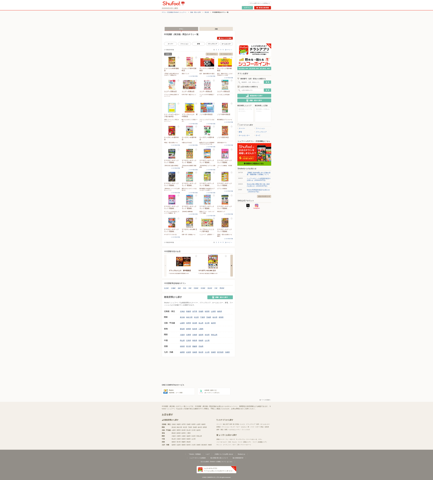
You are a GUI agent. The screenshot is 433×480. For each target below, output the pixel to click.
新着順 (167, 54)
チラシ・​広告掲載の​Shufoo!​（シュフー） (174, 12)
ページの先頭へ (265, 400)
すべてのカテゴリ (226, 54)
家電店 (218, 427)
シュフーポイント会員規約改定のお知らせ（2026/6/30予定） (259, 179)
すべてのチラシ (212, 54)
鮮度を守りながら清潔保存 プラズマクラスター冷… (207, 143)
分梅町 (173, 288)
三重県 (201, 329)
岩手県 (194, 311)
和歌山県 (214, 335)
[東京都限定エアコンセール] (225, 107)
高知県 (201, 346)
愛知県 (182, 329)
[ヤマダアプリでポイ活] (172, 222)
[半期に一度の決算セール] (172, 130)
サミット (219, 445)
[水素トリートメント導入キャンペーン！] (172, 107)
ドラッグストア (212, 44)
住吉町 (166, 288)
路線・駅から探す (195, 12)
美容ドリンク (185, 73)
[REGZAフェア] (225, 199)
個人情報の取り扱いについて (219, 458)
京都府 (194, 335)
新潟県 (194, 323)
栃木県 (215, 317)
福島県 (219, 311)
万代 (229, 442)
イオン (260, 439)
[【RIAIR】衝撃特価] (190, 199)
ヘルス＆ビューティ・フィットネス (239, 429)
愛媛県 (194, 346)
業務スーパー (220, 439)
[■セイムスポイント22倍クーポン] (190, 107)
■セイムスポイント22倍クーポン (190, 120)
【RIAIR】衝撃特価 (187, 211)
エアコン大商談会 (222, 188)
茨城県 (208, 317)
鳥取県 (194, 340)
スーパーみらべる (251, 439)
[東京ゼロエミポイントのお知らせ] (190, 176)
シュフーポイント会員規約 (198, 458)
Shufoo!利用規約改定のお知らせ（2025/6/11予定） (258, 190)
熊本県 (201, 352)
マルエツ (234, 442)
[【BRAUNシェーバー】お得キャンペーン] (172, 176)
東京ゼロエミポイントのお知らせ (189, 189)
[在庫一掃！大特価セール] (190, 222)
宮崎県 (213, 352)
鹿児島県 (220, 352)
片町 (216, 288)
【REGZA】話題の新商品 (171, 165)
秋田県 (207, 311)
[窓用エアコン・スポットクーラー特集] (207, 199)
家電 (198, 44)
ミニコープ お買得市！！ (206, 234)
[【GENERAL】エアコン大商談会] (207, 153)
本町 (190, 288)
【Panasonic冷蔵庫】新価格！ (189, 166)
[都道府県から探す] (254, 96)
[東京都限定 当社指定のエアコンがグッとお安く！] (207, 176)
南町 (179, 288)
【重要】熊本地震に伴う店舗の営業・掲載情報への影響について (259, 173)
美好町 (209, 288)
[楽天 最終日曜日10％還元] (207, 61)
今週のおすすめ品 (187, 142)
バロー (234, 445)
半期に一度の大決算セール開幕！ (224, 235)
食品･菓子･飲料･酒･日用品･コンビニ (234, 424)
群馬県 (221, 317)
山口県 (207, 340)
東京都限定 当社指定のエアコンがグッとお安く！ (207, 189)
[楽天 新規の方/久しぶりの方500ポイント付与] (225, 61)
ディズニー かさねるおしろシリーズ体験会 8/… (171, 212)
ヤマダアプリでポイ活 (170, 234)
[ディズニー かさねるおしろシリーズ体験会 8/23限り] (172, 199)
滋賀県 (201, 335)
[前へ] (165, 266)
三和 (238, 445)
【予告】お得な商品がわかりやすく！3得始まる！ (171, 74)
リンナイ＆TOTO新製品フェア (206, 95)
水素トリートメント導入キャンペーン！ (171, 120)
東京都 (207, 12)
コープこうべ (227, 445)
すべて (258, 135)
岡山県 (182, 340)
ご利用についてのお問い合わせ (223, 454)
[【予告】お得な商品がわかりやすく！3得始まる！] (172, 61)
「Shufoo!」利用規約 (194, 454)
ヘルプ (207, 454)
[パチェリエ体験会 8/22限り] (225, 153)
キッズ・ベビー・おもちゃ (238, 427)
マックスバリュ (240, 439)
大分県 (207, 352)
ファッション (184, 44)
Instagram (256, 206)
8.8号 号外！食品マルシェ (189, 94)
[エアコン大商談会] (225, 176)
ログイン (247, 7)
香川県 (188, 346)
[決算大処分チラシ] (225, 130)
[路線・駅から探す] (220, 297)
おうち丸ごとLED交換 (223, 94)
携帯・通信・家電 (221, 429)
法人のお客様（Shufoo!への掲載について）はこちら (216, 461)
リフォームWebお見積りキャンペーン (171, 95)
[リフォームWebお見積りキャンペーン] (172, 84)
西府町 (222, 288)
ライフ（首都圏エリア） (260, 442)
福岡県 (182, 352)
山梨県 (182, 323)
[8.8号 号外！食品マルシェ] (190, 84)
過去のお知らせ (264, 196)
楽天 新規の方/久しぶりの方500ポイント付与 (224, 74)
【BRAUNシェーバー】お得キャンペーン (172, 189)
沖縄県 (227, 352)
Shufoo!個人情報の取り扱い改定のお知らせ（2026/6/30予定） (258, 185)
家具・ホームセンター (263, 424)
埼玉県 (196, 317)
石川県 (207, 323)
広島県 (188, 340)
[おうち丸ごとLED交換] (225, 84)
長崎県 (194, 352)
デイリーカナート (245, 445)
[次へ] (231, 266)
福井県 (213, 323)
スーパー (170, 44)
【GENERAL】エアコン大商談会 (207, 166)
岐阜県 (194, 329)
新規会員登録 (262, 7)
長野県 (188, 323)
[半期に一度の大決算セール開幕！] (225, 222)
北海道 (182, 311)
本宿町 (203, 288)
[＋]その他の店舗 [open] (193, 76)
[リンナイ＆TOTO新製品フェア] (207, 84)
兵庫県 (188, 335)
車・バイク (251, 427)
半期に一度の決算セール (171, 142)
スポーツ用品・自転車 (262, 427)
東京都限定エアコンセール (224, 119)
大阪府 (182, 335)
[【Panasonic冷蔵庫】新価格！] (190, 153)
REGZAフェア (221, 211)
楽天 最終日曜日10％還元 (206, 73)
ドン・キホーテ (230, 439)
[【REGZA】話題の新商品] (172, 153)
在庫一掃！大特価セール (188, 234)
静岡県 (188, 329)
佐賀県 (188, 352)
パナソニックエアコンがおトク (206, 120)
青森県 (188, 311)
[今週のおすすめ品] (190, 130)
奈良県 (207, 335)
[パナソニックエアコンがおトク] (207, 107)
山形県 (213, 311)
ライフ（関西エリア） (245, 442)
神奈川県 (189, 317)
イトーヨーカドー (221, 442)
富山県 (201, 323)
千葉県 (202, 317)
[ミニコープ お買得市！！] (207, 222)
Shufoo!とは (241, 454)
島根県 (201, 340)
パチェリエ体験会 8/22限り (224, 166)
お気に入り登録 (178, 57)
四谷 (184, 288)
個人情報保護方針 (238, 458)
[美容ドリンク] (190, 61)
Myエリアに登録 (225, 38)
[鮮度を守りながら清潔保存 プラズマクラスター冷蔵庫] (207, 130)
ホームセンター (226, 44)
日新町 (196, 288)
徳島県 (182, 346)
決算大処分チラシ (222, 142)
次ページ (228, 49)
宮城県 (201, 311)
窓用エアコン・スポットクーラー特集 (206, 212)
